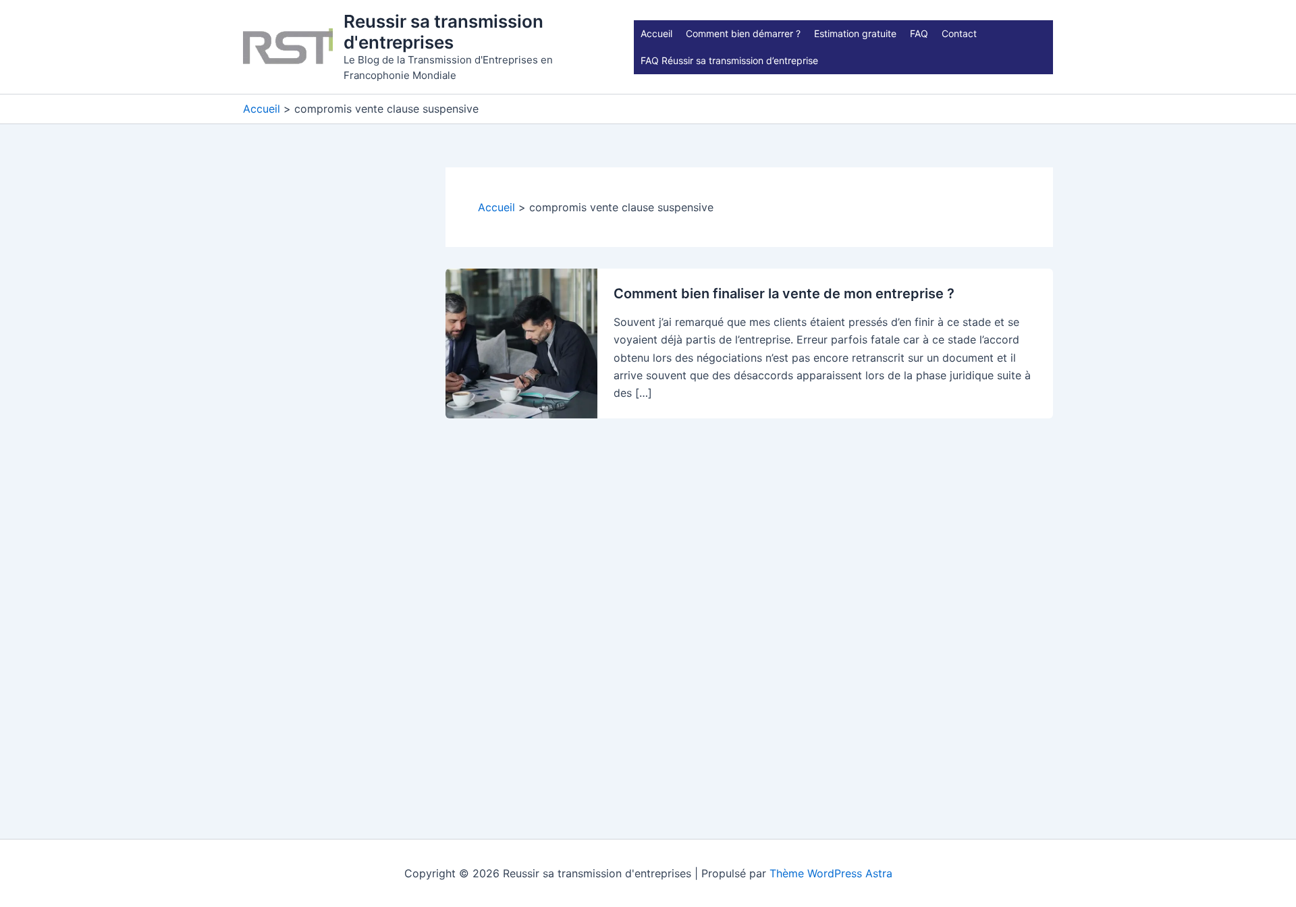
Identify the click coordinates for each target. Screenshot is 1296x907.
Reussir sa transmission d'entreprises (443, 32)
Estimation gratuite (855, 33)
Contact (959, 33)
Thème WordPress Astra (831, 873)
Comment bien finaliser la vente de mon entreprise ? (784, 293)
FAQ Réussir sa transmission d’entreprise (729, 60)
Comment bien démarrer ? (743, 33)
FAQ (919, 33)
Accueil (656, 33)
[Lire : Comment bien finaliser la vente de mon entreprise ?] (521, 342)
